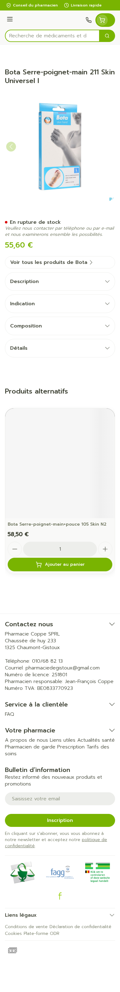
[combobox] (52, 36)
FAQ (9, 714)
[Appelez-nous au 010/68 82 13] (89, 20)
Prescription (71, 747)
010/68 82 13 (47, 661)
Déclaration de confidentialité (80, 926)
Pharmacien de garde (30, 747)
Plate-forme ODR (41, 933)
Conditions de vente (26, 926)
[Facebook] (60, 896)
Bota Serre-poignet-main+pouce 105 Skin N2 (57, 524)
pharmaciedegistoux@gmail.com (63, 668)
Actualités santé (96, 740)
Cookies (13, 933)
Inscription (60, 820)
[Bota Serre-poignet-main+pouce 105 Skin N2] (60, 463)
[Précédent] (11, 147)
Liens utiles (62, 740)
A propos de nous (26, 740)
